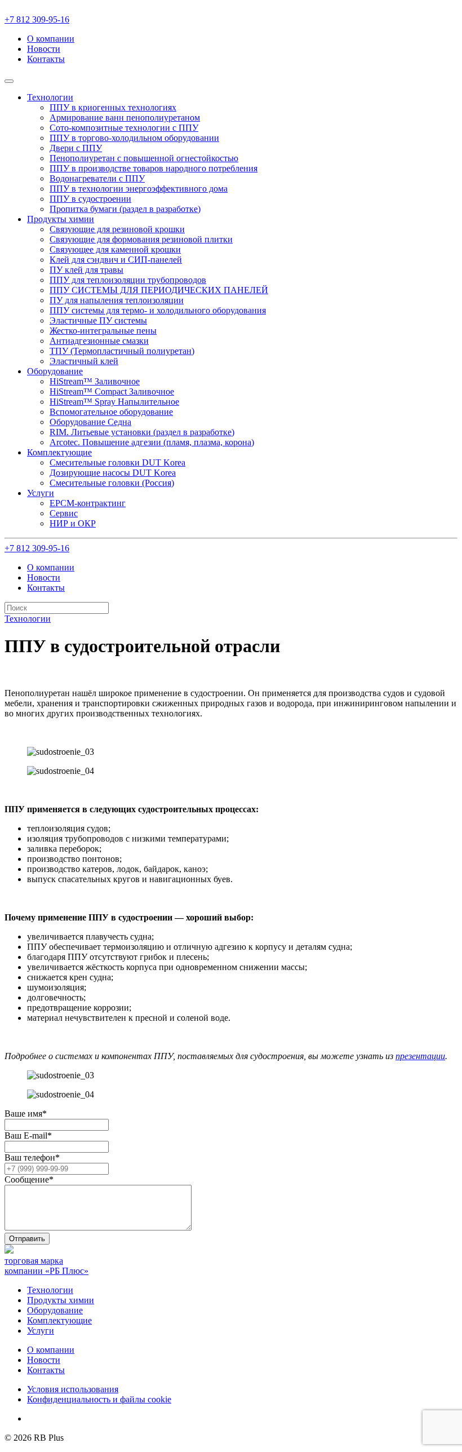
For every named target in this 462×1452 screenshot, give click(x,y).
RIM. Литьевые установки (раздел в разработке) (142, 432)
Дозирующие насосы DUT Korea (113, 472)
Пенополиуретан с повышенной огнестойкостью (144, 158)
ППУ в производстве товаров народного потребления (153, 168)
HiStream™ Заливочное (95, 381)
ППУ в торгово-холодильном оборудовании (134, 138)
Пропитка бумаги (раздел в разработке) (125, 209)
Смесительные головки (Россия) (112, 483)
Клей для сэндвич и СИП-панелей (116, 259)
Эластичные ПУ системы (98, 320)
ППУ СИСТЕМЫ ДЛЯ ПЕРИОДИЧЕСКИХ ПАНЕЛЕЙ (159, 290)
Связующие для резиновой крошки (117, 229)
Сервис (64, 513)
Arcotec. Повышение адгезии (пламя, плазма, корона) (152, 442)
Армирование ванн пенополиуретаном (125, 117)
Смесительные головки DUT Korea (117, 462)
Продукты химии (60, 1300)
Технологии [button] (50, 97)
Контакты (46, 59)
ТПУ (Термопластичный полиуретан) (122, 351)
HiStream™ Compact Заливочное (112, 391)
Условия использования (72, 1389)
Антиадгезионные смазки (99, 341)
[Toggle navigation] (9, 81)
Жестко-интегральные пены (103, 330)
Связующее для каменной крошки (115, 249)
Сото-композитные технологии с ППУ (124, 127)
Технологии (50, 1290)
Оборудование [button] (55, 371)
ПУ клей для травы (86, 270)
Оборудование (55, 1310)
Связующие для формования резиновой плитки (141, 239)
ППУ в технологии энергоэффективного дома (139, 188)
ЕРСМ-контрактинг (88, 503)
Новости (43, 49)
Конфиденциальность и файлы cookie (99, 1399)
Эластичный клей (84, 361)
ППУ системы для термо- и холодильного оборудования (158, 310)
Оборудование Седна (90, 422)
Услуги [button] (40, 493)
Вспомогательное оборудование (111, 412)
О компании (50, 38)
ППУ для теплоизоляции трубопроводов (128, 280)
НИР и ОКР (73, 523)
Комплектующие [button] (59, 452)
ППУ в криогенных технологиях (113, 107)
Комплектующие (59, 1320)
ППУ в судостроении (90, 198)
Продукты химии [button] (60, 219)
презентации (420, 1056)
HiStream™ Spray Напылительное (114, 401)
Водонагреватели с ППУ (97, 178)
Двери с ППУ (76, 148)
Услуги (40, 1330)
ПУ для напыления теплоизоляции (117, 300)
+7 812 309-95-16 (37, 19)
